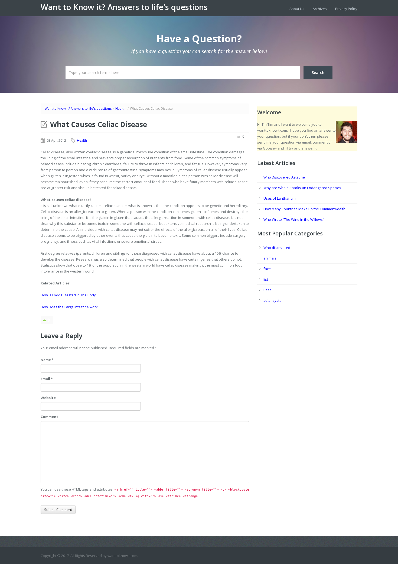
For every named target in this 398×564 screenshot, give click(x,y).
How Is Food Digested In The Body (68, 295)
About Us (296, 8)
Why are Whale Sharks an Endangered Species (302, 187)
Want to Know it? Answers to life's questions (124, 7)
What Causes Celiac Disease (98, 124)
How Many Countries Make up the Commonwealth (304, 208)
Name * (47, 359)
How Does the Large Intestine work (69, 306)
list (265, 279)
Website (48, 397)
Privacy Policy (346, 8)
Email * (47, 378)
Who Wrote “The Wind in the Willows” (293, 219)
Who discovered (276, 247)
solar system (274, 300)
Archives (320, 8)
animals (269, 258)
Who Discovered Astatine (284, 177)
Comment (49, 416)
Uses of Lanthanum (279, 198)
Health (120, 108)
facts (267, 268)
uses (267, 289)
